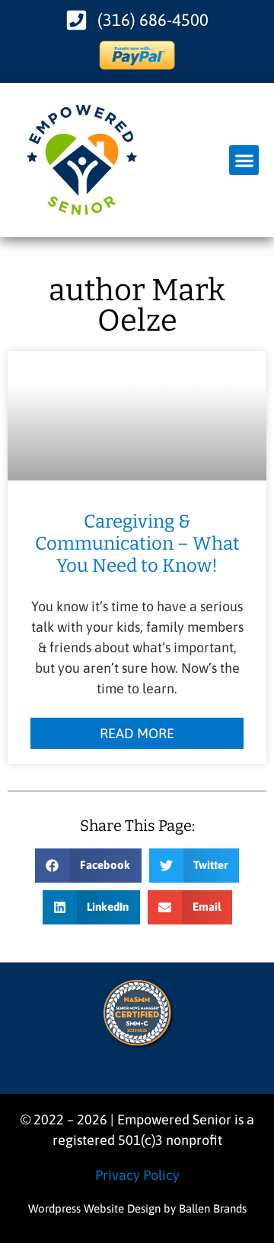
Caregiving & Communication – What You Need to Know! (137, 543)
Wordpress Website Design (94, 1208)
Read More (137, 733)
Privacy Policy (137, 1175)
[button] (244, 160)
